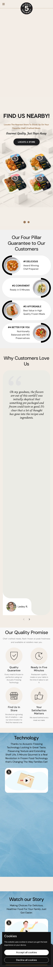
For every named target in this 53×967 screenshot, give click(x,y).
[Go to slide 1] (24, 222)
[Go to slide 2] (28, 222)
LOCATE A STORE (26, 142)
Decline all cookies (26, 960)
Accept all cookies (26, 952)
